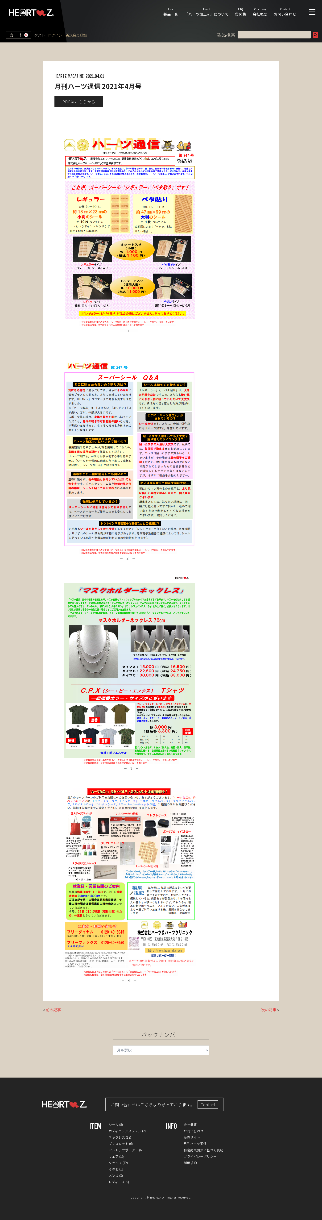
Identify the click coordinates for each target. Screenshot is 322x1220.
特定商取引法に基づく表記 (203, 1150)
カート (18, 35)
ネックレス (117, 1137)
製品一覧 (170, 12)
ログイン (55, 35)
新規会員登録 (76, 35)
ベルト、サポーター (123, 1150)
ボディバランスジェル (125, 1130)
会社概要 (260, 12)
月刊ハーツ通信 (195, 1143)
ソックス (115, 1162)
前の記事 (53, 1009)
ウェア (114, 1156)
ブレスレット (118, 1143)
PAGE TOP (315, 1213)
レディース (117, 1181)
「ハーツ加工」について (207, 12)
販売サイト (192, 1137)
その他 (114, 1169)
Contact (208, 1104)
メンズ (114, 1175)
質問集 (240, 12)
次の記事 (268, 1009)
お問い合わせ (285, 12)
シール (114, 1124)
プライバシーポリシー (200, 1156)
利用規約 (190, 1162)
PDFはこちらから (78, 101)
